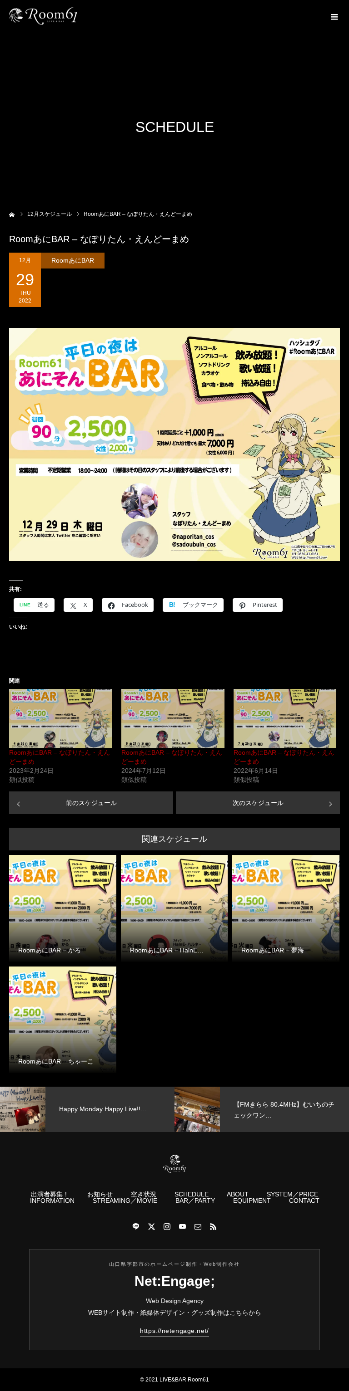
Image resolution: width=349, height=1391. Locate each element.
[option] (87, 1109)
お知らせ (100, 1194)
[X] (151, 1226)
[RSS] (213, 1226)
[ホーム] (12, 213)
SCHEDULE (191, 1194)
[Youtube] (182, 1226)
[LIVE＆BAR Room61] (43, 16)
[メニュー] (333, 16)
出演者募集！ (50, 1194)
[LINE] (135, 1226)
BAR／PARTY (195, 1200)
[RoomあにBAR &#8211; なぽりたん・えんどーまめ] (60, 718)
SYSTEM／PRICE (292, 1194)
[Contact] (197, 1226)
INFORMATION (52, 1200)
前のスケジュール (91, 802)
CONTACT (304, 1200)
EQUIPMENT (252, 1200)
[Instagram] (166, 1226)
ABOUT (238, 1194)
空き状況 (143, 1194)
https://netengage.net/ (174, 1330)
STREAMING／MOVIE (125, 1200)
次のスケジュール (258, 802)
